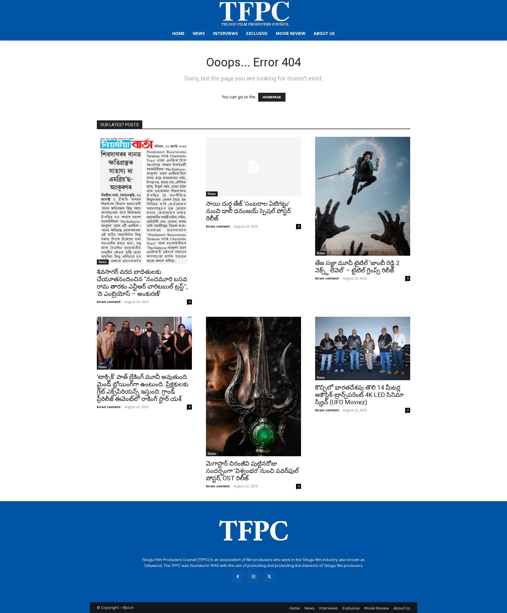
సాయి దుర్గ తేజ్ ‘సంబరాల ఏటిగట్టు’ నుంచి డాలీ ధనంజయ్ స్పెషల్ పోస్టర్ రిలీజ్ (248, 211)
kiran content (109, 301)
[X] (269, 576)
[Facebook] (238, 576)
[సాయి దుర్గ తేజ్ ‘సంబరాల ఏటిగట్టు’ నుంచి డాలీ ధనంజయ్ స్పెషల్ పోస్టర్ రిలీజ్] (253, 166)
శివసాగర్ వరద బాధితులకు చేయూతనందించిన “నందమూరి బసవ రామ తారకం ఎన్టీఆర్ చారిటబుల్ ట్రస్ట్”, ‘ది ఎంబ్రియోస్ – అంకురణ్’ (142, 282)
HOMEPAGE (272, 97)
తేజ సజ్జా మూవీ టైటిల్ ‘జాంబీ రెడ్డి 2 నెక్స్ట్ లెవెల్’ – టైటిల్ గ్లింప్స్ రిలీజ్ (357, 267)
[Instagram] (253, 576)
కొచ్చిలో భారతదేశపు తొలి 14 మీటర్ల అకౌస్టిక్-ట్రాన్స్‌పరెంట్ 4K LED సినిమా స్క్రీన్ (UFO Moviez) (359, 395)
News (103, 262)
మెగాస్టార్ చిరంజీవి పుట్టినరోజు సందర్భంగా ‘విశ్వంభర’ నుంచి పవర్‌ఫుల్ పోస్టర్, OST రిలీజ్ (252, 471)
